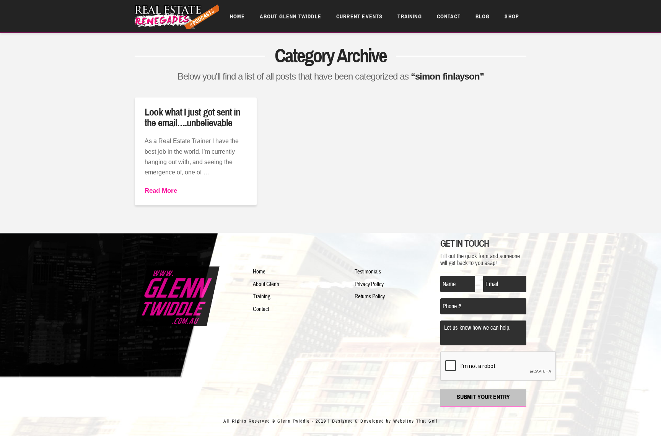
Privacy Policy (369, 284)
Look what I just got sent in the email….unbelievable (192, 117)
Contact (261, 309)
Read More (161, 190)
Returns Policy (370, 296)
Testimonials (368, 271)
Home (259, 271)
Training (261, 296)
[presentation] (498, 366)
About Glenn (266, 284)
